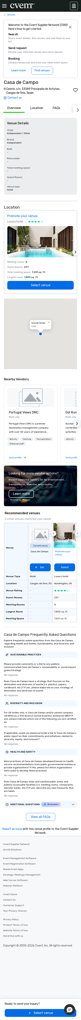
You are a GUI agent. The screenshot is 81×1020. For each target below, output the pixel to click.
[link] (30, 397)
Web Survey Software (15, 880)
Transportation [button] (44, 439)
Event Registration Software (19, 863)
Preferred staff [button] (17, 444)
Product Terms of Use (15, 925)
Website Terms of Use (15, 930)
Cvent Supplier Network (16, 844)
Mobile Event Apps (13, 869)
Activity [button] (13, 439)
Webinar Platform (13, 885)
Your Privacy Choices (15, 910)
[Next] (77, 109)
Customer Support (13, 905)
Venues (11, 14)
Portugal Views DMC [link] (24, 412)
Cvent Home (10, 894)
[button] (40, 334)
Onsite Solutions (12, 849)
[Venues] (74, 6)
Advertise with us (13, 936)
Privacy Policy (11, 919)
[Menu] (4, 6)
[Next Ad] (75, 252)
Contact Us (9, 899)
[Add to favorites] (75, 90)
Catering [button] (27, 439)
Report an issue (12, 829)
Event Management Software (19, 858)
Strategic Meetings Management (21, 874)
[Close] (70, 27)
